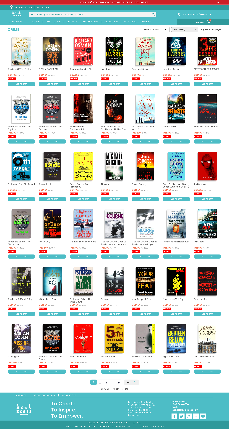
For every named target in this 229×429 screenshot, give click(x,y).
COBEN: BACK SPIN (48, 69)
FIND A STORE (20, 7)
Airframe (105, 184)
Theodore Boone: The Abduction (19, 243)
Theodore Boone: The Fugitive (19, 128)
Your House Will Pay (173, 299)
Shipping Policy (124, 426)
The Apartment (78, 356)
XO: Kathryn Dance (48, 299)
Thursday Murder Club (81, 69)
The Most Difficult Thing (20, 299)
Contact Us (69, 395)
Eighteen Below (171, 356)
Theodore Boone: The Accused (50, 128)
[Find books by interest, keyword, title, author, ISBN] (153, 14)
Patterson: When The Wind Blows (81, 300)
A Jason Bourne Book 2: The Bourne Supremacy (113, 243)
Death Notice (200, 299)
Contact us (42, 7)
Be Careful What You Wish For (143, 128)
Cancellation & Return (152, 426)
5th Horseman (108, 356)
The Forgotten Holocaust (176, 241)
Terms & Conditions (75, 426)
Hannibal (105, 69)
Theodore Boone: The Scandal (50, 358)
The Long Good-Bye (142, 356)
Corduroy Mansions (204, 356)
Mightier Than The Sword (83, 241)
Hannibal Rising (171, 69)
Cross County (139, 184)
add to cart (21, 84)
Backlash (105, 299)
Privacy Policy (101, 426)
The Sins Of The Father (20, 69)
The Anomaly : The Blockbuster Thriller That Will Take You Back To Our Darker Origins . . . (114, 130)
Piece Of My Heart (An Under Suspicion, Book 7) (176, 185)
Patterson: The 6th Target (21, 184)
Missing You (14, 356)
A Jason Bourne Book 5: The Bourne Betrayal (144, 243)
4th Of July (44, 241)
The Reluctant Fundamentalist (78, 128)
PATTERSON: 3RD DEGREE (206, 69)
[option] (114, 2)
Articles (21, 395)
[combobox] (92, 14)
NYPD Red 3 (200, 241)
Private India (169, 126)
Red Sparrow (200, 184)
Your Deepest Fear (141, 299)
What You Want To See (206, 126)
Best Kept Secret (140, 69)
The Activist (45, 184)
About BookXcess (44, 395)
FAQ (31, 7)
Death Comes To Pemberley (79, 185)
